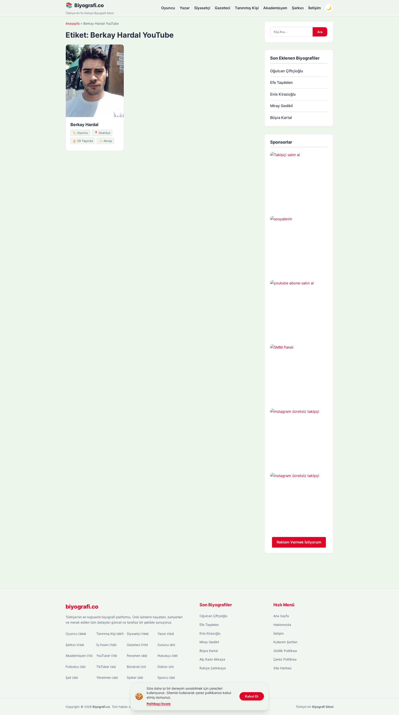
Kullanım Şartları (285, 642)
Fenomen (137, 656)
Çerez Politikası (284, 659)
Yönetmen (107, 677)
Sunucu (166, 645)
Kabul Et (251, 696)
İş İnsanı (106, 645)
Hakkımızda (282, 625)
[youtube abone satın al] (298, 309)
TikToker (106, 667)
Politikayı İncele (159, 704)
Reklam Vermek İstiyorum (299, 542)
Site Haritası (282, 668)
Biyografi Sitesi (322, 707)
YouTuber (106, 656)
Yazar (185, 8)
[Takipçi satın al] (298, 180)
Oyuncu (168, 8)
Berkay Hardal (84, 124)
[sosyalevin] (298, 244)
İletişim (314, 8)
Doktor (165, 667)
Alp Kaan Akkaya (212, 659)
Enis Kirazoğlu (283, 94)
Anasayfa (73, 23)
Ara (320, 32)
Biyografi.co (89, 5)
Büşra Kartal (281, 117)
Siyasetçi (202, 8)
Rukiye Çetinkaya (213, 668)
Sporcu (166, 677)
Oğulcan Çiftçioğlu (286, 71)
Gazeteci (222, 8)
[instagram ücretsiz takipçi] (298, 437)
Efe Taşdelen (281, 82)
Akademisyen (275, 8)
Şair (72, 677)
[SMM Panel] (298, 373)
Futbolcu (76, 667)
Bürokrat (136, 667)
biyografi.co (82, 606)
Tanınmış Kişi (247, 8)
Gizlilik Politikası (285, 651)
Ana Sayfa (281, 616)
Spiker (135, 677)
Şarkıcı (298, 8)
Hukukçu (167, 656)
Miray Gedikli (281, 105)
